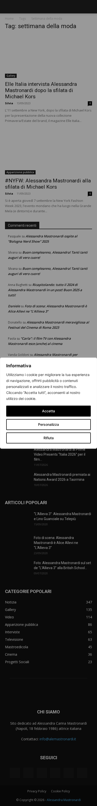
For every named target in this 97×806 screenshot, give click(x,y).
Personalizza (48, 424)
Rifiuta (49, 438)
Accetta (48, 411)
